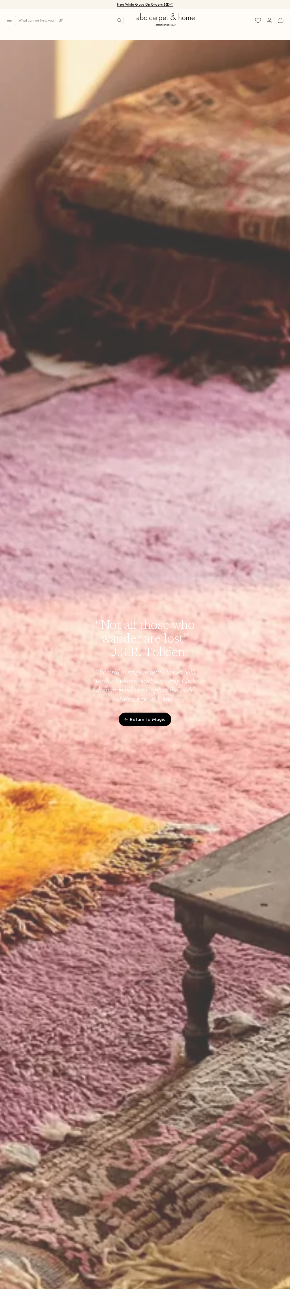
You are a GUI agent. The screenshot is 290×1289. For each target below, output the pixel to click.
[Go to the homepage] (166, 26)
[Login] (269, 20)
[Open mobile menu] (9, 20)
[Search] (119, 20)
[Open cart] (280, 20)
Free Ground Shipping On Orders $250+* (145, 4)
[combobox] (69, 20)
